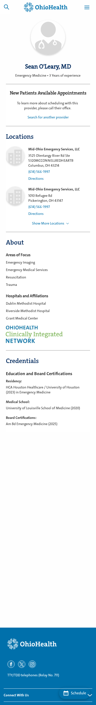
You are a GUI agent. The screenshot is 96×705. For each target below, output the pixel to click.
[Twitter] (21, 664)
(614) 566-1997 (39, 172)
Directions (36, 179)
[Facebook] (11, 664)
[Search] (6, 7)
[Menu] (86, 8)
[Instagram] (32, 664)
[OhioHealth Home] (48, 644)
